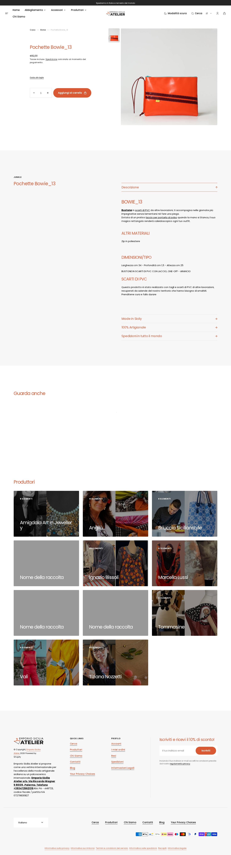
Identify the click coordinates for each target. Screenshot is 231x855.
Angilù (96, 527)
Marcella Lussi (173, 577)
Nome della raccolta (42, 577)
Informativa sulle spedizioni (143, 848)
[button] (196, 13)
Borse (43, 29)
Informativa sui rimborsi (83, 848)
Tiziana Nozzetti (106, 676)
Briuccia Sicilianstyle (180, 527)
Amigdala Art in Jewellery (46, 525)
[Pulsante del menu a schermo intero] (6, 13)
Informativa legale (177, 848)
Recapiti (162, 848)
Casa (32, 29)
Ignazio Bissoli (104, 577)
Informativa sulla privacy (57, 848)
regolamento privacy (180, 763)
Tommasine (172, 627)
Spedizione (51, 59)
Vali (24, 676)
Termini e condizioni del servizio (112, 848)
